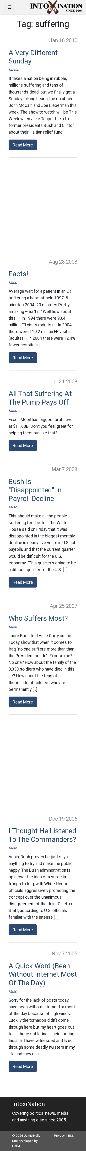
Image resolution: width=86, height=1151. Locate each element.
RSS (71, 1135)
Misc (13, 282)
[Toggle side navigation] (9, 7)
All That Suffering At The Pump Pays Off (40, 398)
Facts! (18, 274)
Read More (23, 144)
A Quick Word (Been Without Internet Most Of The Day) (43, 974)
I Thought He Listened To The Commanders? (42, 835)
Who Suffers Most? (38, 618)
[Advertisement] (43, 208)
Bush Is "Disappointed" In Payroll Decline (35, 490)
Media (14, 70)
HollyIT (17, 1146)
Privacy (59, 1135)
